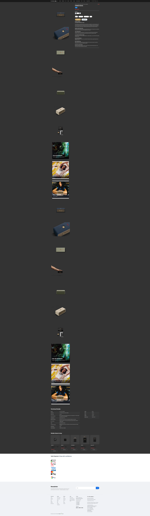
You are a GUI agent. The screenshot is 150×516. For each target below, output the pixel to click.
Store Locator (58, 497)
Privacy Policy (71, 497)
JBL (63, 501)
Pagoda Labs (61, 513)
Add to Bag (64, 449)
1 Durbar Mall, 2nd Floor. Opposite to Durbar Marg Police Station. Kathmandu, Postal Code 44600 (92, 506)
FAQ (57, 501)
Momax (52, 502)
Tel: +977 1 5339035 (89, 507)
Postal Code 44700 (78, 499)
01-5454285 (77, 504)
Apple (51, 497)
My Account (52, 503)
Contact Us (58, 504)
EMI (57, 502)
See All (64, 503)
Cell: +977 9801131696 (90, 508)
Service (58, 503)
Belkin (51, 501)
